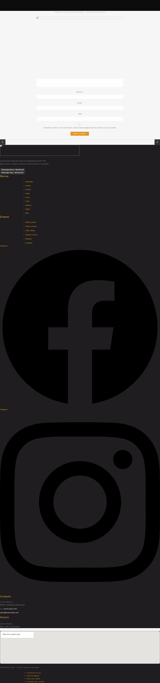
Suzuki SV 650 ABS (77, 12)
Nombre (80, 92)
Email (80, 103)
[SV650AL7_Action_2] (80, 45)
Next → (157, 142)
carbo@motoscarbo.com (9, 612)
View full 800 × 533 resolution (96, 12)
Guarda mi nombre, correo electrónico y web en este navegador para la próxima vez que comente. (80, 128)
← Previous (2, 142)
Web (80, 114)
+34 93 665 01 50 (10, 609)
